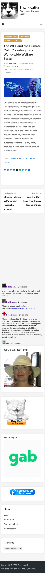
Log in (6, 515)
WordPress (16, 569)
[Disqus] (22, 249)
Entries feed (9, 519)
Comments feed (11, 524)
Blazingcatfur (30, 7)
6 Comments (11, 66)
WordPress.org (10, 529)
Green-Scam (24, 36)
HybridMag (30, 569)
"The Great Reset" (11, 36)
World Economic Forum (13, 41)
